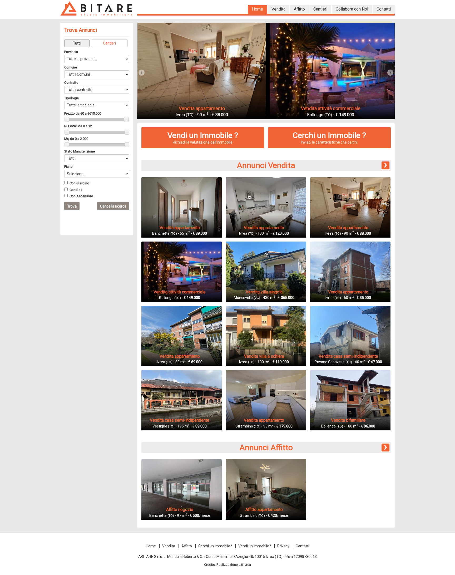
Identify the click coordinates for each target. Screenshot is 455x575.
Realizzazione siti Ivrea (233, 565)
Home (151, 546)
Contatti (302, 546)
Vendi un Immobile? (254, 546)
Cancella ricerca (113, 206)
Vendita (168, 546)
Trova (72, 206)
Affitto (186, 546)
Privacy (283, 546)
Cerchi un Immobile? (215, 546)
